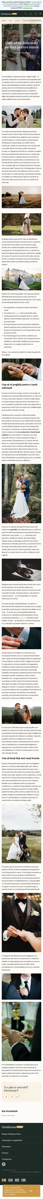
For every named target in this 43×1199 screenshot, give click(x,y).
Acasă (4, 20)
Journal (17, 20)
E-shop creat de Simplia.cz (16, 1172)
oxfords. (22, 535)
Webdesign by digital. (33, 1172)
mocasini (23, 618)
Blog (10, 20)
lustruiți (17, 313)
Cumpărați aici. (27, 8)
